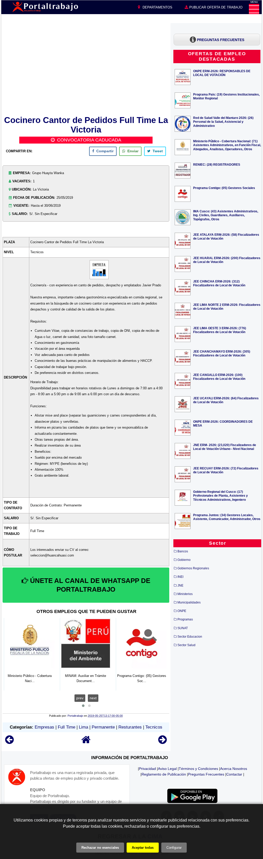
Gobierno (184, 560)
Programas (185, 619)
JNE (180, 585)
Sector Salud (186, 645)
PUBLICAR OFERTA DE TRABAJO (215, 7)
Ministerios (185, 594)
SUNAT (182, 628)
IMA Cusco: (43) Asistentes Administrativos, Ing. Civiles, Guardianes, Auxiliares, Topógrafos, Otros (225, 215)
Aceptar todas (143, 847)
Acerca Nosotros (233, 769)
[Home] (86, 742)
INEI (180, 577)
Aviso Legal (167, 769)
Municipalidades (189, 602)
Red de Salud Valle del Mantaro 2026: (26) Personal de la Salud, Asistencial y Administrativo (223, 121)
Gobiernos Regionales (193, 568)
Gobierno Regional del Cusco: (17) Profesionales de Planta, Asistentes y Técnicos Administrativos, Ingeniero (220, 495)
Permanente (103, 727)
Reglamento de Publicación (164, 774)
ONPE (181, 611)
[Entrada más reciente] (9, 742)
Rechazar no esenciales (100, 847)
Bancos (182, 551)
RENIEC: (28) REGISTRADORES (216, 164)
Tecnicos (153, 727)
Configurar (174, 847)
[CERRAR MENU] (254, 9)
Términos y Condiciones (198, 769)
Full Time (66, 727)
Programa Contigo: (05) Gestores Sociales (224, 188)
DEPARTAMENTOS (157, 7)
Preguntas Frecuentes (206, 774)
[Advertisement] (86, 69)
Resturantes (130, 727)
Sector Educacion (189, 636)
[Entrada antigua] (162, 742)
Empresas (44, 727)
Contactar (234, 774)
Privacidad (147, 769)
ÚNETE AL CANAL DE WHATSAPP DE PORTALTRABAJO (89, 585)
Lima (83, 727)
